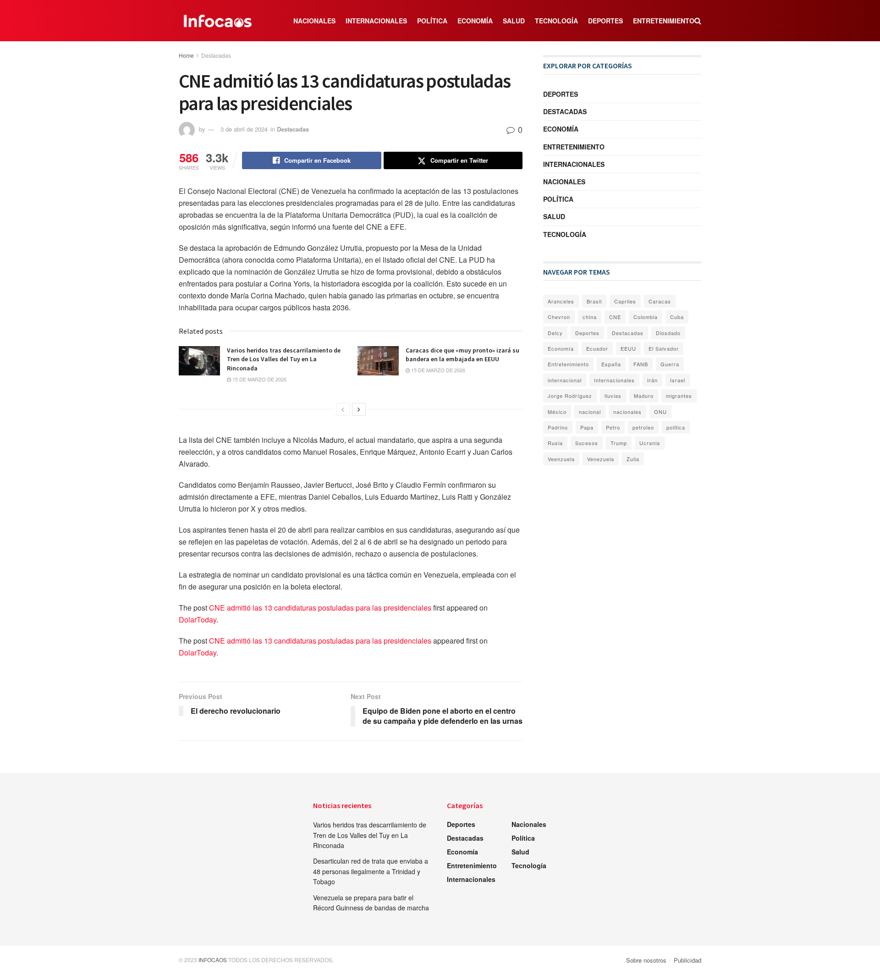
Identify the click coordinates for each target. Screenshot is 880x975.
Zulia (633, 459)
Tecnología (556, 20)
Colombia (645, 316)
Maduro (644, 395)
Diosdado (668, 332)
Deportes (605, 20)
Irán (652, 380)
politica (675, 427)
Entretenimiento (663, 20)
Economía (475, 20)
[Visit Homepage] (218, 20)
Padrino (558, 427)
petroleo (643, 427)
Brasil (594, 301)
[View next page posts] (359, 409)
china (590, 316)
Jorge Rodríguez (570, 395)
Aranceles (561, 301)
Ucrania (649, 442)
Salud (514, 20)
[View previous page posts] (343, 409)
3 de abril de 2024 (244, 129)
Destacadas (216, 55)
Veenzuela (561, 459)
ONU (660, 411)
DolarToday (197, 619)
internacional (565, 380)
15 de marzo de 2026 (258, 379)
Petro (613, 427)
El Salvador (664, 348)
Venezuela (600, 459)
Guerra (669, 364)
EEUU (628, 348)
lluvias (613, 395)
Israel (677, 380)
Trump (618, 442)
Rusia (555, 442)
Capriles (625, 301)
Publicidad (687, 960)
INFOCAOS (212, 960)
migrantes (679, 395)
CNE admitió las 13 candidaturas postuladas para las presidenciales (320, 607)
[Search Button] (697, 20)
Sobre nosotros (646, 960)
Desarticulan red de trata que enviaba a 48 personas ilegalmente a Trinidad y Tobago (370, 871)
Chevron (559, 316)
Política (432, 20)
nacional (590, 411)
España (611, 364)
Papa (587, 427)
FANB (640, 364)
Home (186, 55)
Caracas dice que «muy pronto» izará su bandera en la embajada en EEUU (462, 355)
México (557, 411)
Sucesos (586, 442)
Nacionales (314, 20)
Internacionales (376, 20)
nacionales (627, 411)
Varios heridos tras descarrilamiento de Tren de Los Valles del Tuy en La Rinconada (284, 359)
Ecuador (597, 348)
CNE (615, 316)
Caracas (660, 301)
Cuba (677, 316)
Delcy (555, 332)
